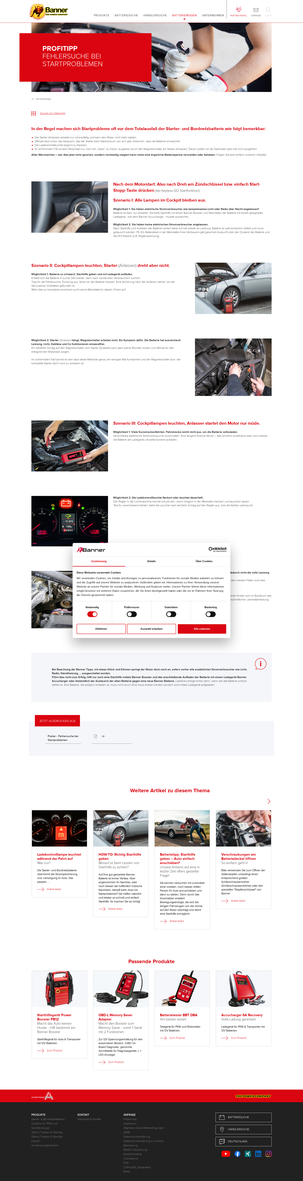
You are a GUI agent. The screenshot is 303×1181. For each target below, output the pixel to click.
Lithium (35, 1141)
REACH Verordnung (135, 1150)
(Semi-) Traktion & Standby (47, 1132)
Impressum (130, 1123)
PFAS (126, 1171)
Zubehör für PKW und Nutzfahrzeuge (44, 1126)
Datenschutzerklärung (136, 1136)
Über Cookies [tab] (204, 561)
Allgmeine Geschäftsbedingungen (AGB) (143, 1130)
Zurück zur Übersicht (52, 113)
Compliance (130, 1158)
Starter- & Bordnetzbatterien (48, 1119)
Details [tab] (151, 561)
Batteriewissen (43, 99)
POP (126, 1163)
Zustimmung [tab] (99, 561)
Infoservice (130, 1119)
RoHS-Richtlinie (132, 1154)
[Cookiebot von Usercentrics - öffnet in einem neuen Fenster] (211, 549)
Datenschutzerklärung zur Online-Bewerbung (143, 1143)
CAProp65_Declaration (137, 1167)
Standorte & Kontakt (89, 1119)
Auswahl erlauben (151, 628)
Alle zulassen (202, 628)
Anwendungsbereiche (44, 1145)
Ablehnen (101, 628)
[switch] (132, 614)
